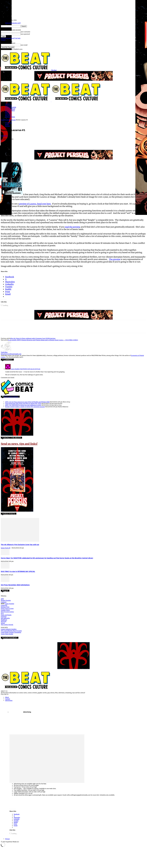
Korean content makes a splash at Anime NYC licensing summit (25, 407)
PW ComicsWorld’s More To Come (11, 631)
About (7, 697)
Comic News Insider (7, 634)
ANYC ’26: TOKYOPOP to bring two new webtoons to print (23, 405)
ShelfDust (4, 620)
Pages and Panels (6, 615)
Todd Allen (4, 136)
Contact (7, 699)
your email (24, 45)
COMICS (7, 104)
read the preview (72, 227)
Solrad (3, 623)
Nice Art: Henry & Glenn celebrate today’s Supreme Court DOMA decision (33, 338)
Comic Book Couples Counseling (11, 632)
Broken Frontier (6, 600)
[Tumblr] (50, 143)
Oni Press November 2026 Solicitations (15, 585)
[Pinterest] (19, 143)
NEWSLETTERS (10, 117)
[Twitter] (12, 143)
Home (3, 120)
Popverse (3, 616)
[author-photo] (6, 350)
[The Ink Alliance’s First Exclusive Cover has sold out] (20, 541)
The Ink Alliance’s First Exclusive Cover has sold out (20, 545)
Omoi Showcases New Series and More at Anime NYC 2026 (23, 403)
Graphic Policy (5, 610)
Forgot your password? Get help (10, 38)
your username (25, 32)
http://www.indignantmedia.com (11, 354)
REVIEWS (8, 112)
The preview (114, 259)
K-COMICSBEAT (10, 109)
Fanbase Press (5, 607)
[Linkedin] (27, 143)
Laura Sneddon (15, 369)
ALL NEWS (8, 115)
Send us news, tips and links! (19, 443)
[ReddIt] (35, 143)
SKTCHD (3, 621)
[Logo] (26, 101)
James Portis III (5, 548)
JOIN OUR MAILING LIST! (13, 23)
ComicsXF (4, 605)
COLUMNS (8, 114)
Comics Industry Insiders (8, 629)
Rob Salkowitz (5, 618)
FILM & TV (8, 105)
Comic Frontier (9, 603)
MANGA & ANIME (10, 107)
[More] (58, 143)
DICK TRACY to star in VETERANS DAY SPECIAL (18, 571)
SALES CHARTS (10, 110)
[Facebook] (4, 143)
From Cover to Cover (7, 608)
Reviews (7, 126)
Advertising (8, 700)
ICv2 (2, 613)
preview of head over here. (35, 204)
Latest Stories (13, 397)
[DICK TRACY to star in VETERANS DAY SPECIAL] (5, 568)
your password (25, 34)
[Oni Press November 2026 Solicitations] (5, 581)
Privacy (3, 40)
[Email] (43, 143)
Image (14, 120)
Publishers (8, 120)
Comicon (3, 602)
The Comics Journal (7, 624)
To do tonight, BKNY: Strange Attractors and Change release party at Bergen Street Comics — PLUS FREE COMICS (43, 340)
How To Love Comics (7, 611)
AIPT (2, 599)
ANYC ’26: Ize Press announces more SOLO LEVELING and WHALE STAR (27, 402)
